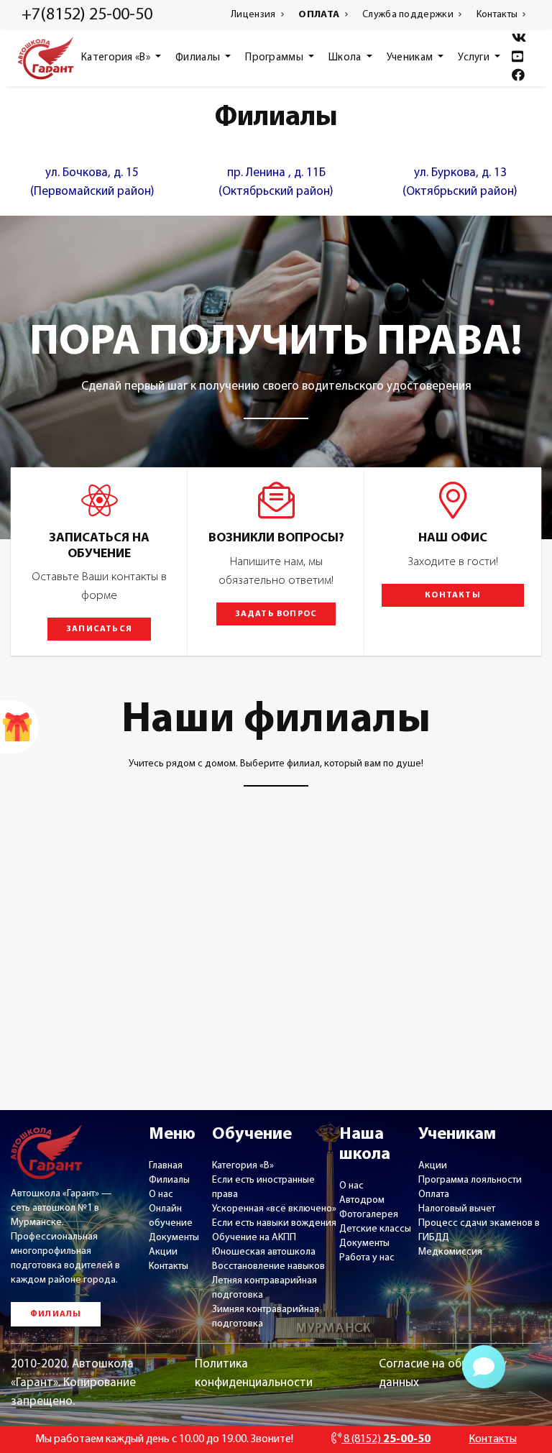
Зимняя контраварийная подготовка (265, 1316)
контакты (453, 595)
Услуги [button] (475, 57)
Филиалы (169, 1180)
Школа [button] (346, 57)
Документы (174, 1237)
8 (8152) (386, 1439)
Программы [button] (275, 57)
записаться (99, 629)
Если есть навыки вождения (274, 1223)
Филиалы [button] (198, 57)
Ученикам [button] (411, 57)
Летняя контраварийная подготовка (264, 1288)
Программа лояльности (470, 1180)
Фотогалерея (368, 1214)
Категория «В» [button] (116, 57)
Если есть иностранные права (263, 1187)
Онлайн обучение (171, 1216)
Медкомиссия (450, 1252)
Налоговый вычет (456, 1209)
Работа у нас (367, 1257)
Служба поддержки (409, 14)
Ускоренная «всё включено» (274, 1209)
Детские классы (375, 1229)
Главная (166, 1165)
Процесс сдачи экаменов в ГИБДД (479, 1230)
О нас (161, 1194)
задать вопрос (276, 614)
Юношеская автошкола (264, 1252)
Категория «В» (243, 1165)
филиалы (55, 1314)
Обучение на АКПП (254, 1237)
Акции (163, 1252)
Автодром (362, 1200)
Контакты (498, 14)
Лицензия (254, 14)
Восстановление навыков (268, 1266)
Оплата (433, 1194)
